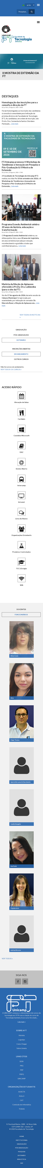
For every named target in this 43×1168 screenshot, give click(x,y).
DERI (22, 1061)
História (22, 1035)
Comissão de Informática (21, 1105)
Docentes (21, 609)
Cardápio (21, 419)
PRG (21, 1066)
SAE (21, 1163)
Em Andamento (21, 354)
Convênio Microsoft (22, 436)
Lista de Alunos (21, 519)
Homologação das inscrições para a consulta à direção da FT (20, 103)
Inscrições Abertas (21, 349)
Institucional (21, 1140)
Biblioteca (21, 1159)
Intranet (21, 502)
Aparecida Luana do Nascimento (21, 782)
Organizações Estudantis (21, 535)
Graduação (21, 330)
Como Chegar (21, 1044)
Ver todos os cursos (11, 369)
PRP (21, 1070)
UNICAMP (22, 1079)
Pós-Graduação (21, 335)
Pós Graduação (21, 1148)
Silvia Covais (14, 656)
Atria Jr (21, 1096)
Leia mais (14, 124)
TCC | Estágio (21, 568)
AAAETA (21, 1092)
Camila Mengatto (16, 824)
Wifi (21, 585)
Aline (12, 698)
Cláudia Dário (15, 908)
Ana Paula (14, 866)
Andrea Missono (16, 950)
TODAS (22, 1109)
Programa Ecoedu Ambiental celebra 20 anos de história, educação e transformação (20, 227)
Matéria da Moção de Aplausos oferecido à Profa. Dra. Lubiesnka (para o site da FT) (19, 287)
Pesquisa (21, 1151)
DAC (21, 452)
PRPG (21, 1074)
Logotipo (21, 1040)
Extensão (21, 340)
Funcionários (26, 615)
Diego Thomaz (15, 740)
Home (21, 1136)
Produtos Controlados (21, 552)
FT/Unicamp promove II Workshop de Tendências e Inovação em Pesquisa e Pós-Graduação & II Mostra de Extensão (21, 166)
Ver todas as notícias (30, 315)
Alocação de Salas (21, 402)
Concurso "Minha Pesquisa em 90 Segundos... (21, 74)
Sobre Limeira (22, 1048)
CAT (21, 1100)
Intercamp (21, 485)
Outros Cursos (21, 359)
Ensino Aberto (21, 469)
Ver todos (7, 958)
